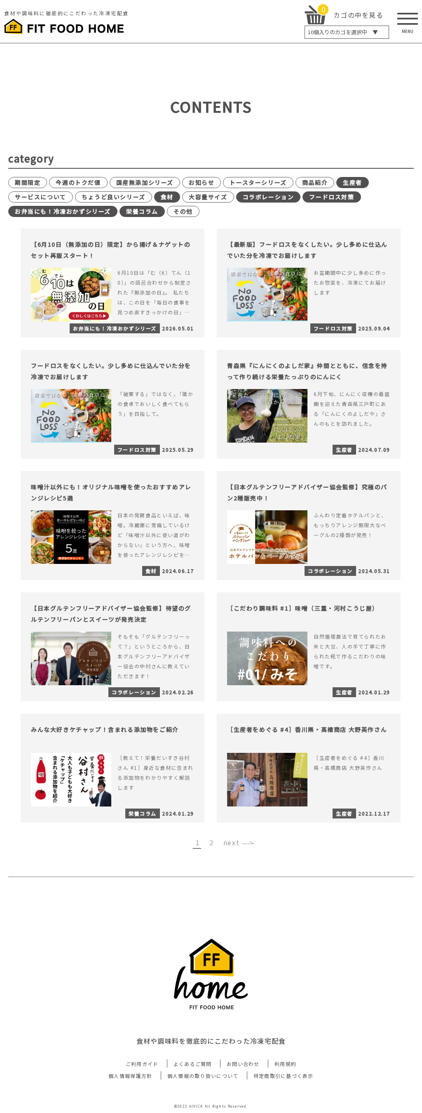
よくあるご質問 (192, 1063)
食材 (167, 197)
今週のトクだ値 (78, 182)
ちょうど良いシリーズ (113, 197)
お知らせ (201, 182)
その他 (183, 211)
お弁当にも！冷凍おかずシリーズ (63, 211)
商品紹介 (315, 182)
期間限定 (27, 182)
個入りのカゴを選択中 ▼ (343, 32)
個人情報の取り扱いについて (203, 1075)
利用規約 (285, 1063)
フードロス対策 (331, 197)
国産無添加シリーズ (144, 182)
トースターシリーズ (258, 182)
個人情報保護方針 (130, 1075)
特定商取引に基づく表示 (283, 1075)
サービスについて (40, 197)
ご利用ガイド (142, 1063)
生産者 (352, 182)
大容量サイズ (208, 197)
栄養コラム (142, 211)
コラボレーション (268, 197)
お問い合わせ (243, 1063)
